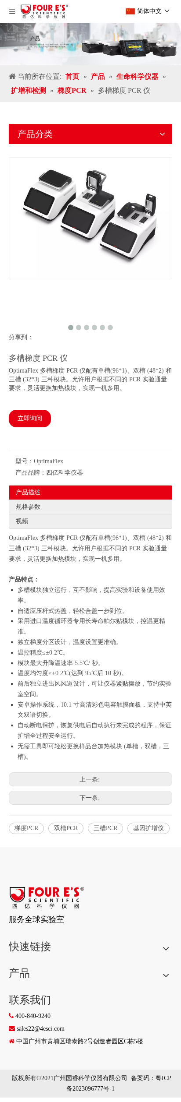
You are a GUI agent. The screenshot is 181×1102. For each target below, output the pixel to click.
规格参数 (28, 506)
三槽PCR (105, 828)
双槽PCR (66, 828)
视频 (22, 521)
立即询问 (30, 418)
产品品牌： (30, 472)
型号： (24, 461)
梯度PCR (26, 828)
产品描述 (28, 492)
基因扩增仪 (148, 828)
